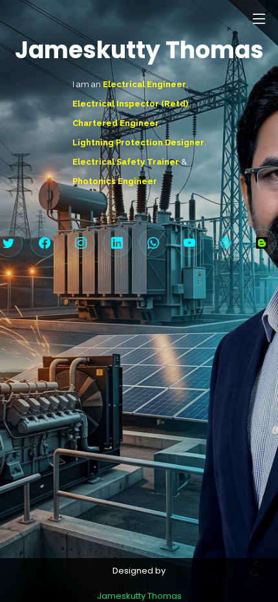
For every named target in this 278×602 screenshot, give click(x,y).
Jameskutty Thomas (139, 596)
